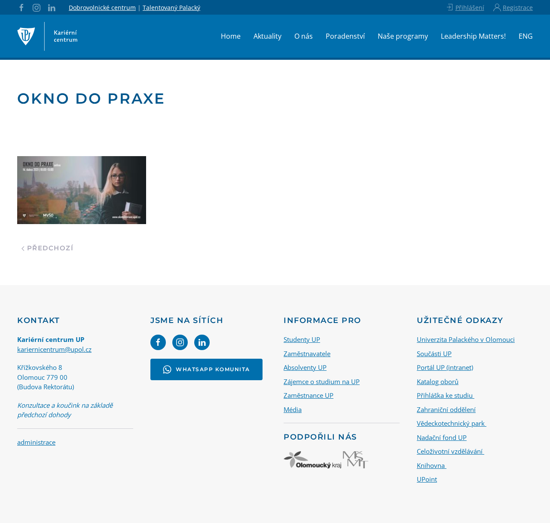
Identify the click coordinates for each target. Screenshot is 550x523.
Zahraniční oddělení (446, 409)
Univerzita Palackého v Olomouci (466, 339)
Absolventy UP (305, 367)
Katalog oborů (437, 381)
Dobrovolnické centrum (102, 7)
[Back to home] (47, 36)
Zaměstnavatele (307, 353)
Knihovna (431, 465)
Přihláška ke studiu (445, 395)
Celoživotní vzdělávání (450, 451)
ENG (526, 36)
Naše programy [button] (403, 36)
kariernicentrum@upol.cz (54, 349)
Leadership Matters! (473, 36)
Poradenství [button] (345, 36)
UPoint (427, 479)
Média (293, 409)
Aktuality (267, 36)
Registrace (518, 7)
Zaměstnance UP (308, 395)
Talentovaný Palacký (171, 7)
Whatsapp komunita (213, 369)
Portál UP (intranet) (445, 367)
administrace (36, 442)
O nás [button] (303, 36)
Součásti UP (434, 353)
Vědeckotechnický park (451, 423)
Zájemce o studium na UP (322, 381)
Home (231, 36)
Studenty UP (302, 339)
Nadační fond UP (442, 437)
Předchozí (48, 248)
